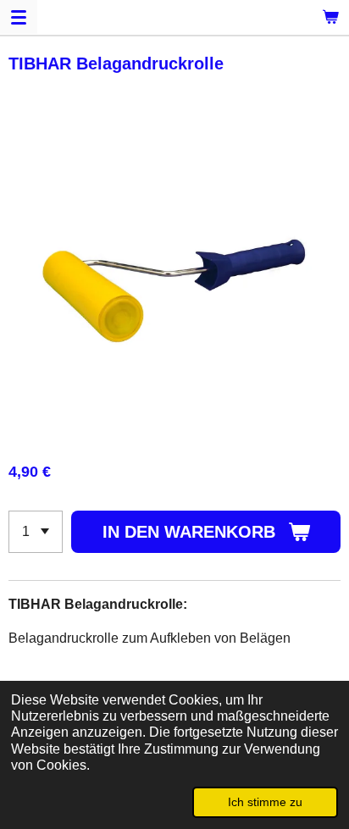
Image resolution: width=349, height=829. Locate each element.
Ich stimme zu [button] (265, 802)
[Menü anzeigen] (18, 17)
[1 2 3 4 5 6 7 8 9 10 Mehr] (35, 532)
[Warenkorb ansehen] (330, 17)
